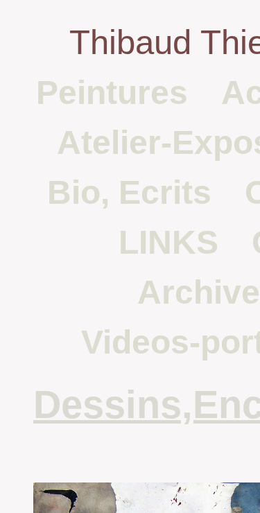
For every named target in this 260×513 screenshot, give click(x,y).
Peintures (112, 92)
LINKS (168, 242)
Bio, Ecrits (129, 192)
